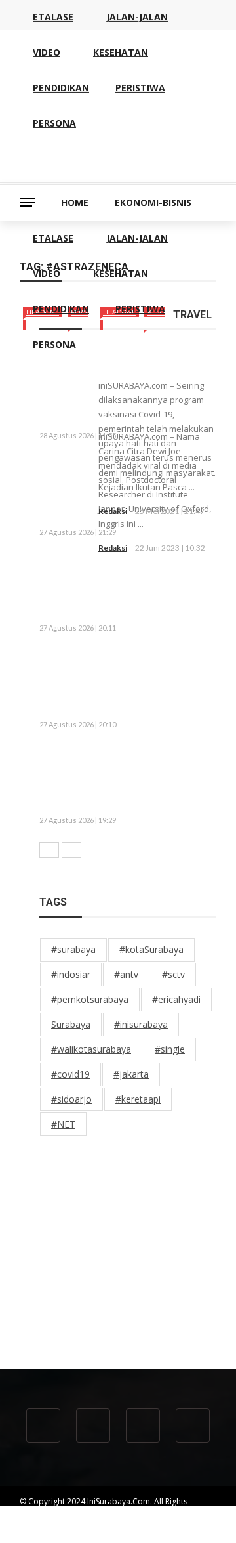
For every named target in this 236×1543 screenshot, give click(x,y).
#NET (63, 1124)
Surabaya (70, 1024)
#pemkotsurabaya (89, 999)
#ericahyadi (176, 999)
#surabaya (73, 949)
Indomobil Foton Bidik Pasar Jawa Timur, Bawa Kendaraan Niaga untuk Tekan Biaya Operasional (123, 586)
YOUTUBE (154, 1525)
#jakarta (131, 1074)
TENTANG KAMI (48, 1525)
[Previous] (49, 850)
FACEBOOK (40, 1536)
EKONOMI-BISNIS (153, 202)
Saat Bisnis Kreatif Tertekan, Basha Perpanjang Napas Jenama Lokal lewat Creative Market (120, 779)
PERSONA (54, 344)
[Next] (71, 850)
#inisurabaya (141, 1024)
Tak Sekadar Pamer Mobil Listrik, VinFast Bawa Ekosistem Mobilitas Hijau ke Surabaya (121, 490)
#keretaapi (138, 1099)
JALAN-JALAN (137, 238)
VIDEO (46, 273)
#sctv (173, 974)
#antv (126, 974)
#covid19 (70, 1074)
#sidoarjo (71, 1099)
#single (170, 1049)
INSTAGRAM (145, 1536)
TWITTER (92, 1536)
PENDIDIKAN (61, 309)
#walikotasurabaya (91, 1049)
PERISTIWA (140, 309)
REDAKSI (106, 1525)
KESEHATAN (120, 273)
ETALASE (53, 238)
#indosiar (70, 974)
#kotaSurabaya (151, 949)
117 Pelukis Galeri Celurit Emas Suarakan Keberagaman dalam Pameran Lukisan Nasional (126, 682)
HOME (74, 202)
